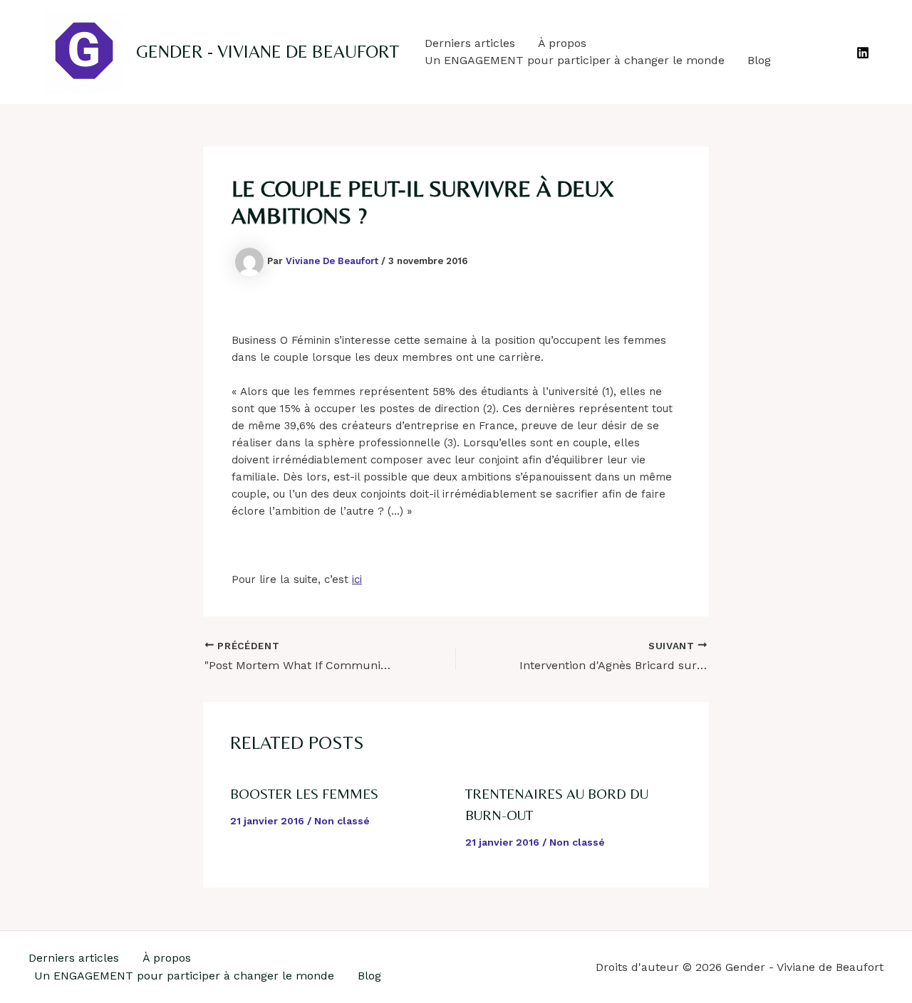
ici (357, 579)
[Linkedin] (862, 52)
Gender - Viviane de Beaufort (267, 51)
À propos (562, 43)
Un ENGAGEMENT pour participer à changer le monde (575, 60)
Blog (759, 60)
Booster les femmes (304, 793)
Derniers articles (470, 43)
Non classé (342, 820)
